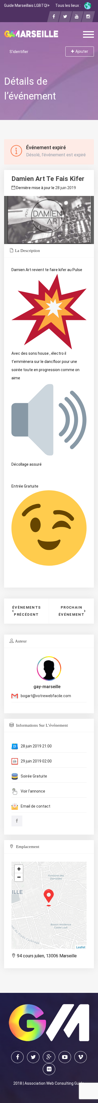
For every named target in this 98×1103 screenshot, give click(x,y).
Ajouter (81, 51)
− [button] (19, 877)
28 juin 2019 (65, 188)
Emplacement (27, 846)
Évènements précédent (26, 611)
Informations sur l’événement (41, 725)
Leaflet (80, 947)
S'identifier (19, 51)
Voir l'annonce (33, 791)
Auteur (21, 641)
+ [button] (19, 869)
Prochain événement (71, 611)
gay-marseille (46, 686)
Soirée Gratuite (34, 776)
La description (27, 250)
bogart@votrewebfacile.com (46, 696)
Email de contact (35, 806)
